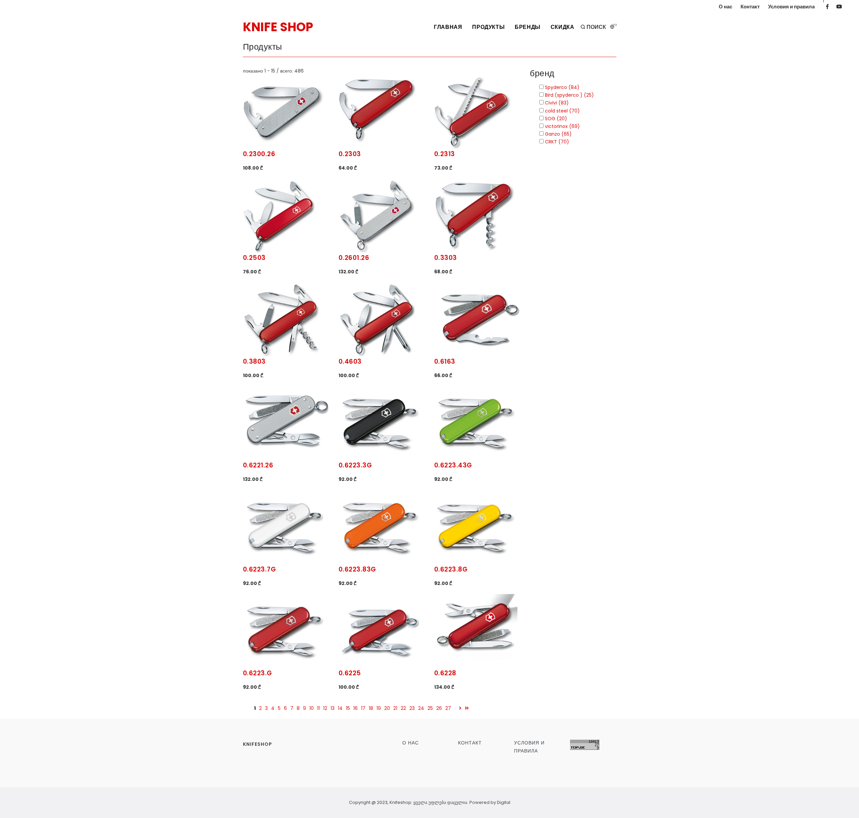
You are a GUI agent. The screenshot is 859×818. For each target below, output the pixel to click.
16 (355, 708)
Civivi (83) (556, 102)
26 (439, 708)
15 (348, 708)
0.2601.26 (354, 257)
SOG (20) (555, 118)
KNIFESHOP (257, 744)
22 (403, 708)
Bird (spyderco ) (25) (569, 95)
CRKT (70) (556, 141)
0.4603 (350, 361)
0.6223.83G (357, 569)
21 (395, 708)
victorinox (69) (562, 126)
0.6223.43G (453, 465)
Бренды (528, 27)
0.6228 (445, 673)
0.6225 (350, 673)
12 (325, 708)
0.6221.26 (258, 465)
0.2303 (350, 153)
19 (378, 708)
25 (430, 708)
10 (311, 708)
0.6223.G (257, 673)
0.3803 (254, 361)
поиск (596, 27)
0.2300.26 (259, 153)
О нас (725, 6)
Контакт (750, 6)
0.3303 (445, 257)
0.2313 (444, 153)
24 (421, 708)
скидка (562, 27)
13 (333, 708)
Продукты (488, 27)
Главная (448, 27)
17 (363, 708)
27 (448, 708)
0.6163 (444, 361)
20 (387, 708)
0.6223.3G (355, 465)
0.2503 (254, 257)
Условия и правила (791, 6)
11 (318, 708)
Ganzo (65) (558, 134)
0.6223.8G (451, 569)
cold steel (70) (562, 110)
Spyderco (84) (561, 87)
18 (371, 708)
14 (340, 708)
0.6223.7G (259, 569)
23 (412, 708)
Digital (503, 802)
